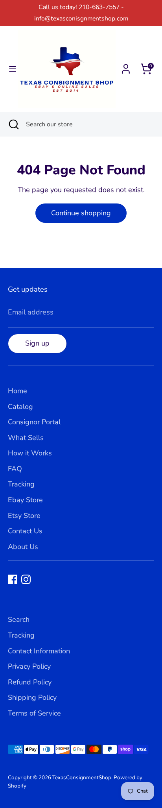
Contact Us (25, 531)
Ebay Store (25, 500)
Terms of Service (34, 713)
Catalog (20, 406)
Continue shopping (81, 213)
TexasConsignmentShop (81, 777)
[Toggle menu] (9, 69)
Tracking (21, 484)
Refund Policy (30, 682)
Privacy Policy (29, 666)
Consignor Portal (34, 422)
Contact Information (39, 651)
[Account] (126, 66)
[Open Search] (13, 124)
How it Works (30, 453)
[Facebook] (12, 579)
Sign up (37, 343)
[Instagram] (26, 579)
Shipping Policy (32, 697)
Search (18, 619)
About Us (23, 546)
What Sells (26, 437)
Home (17, 391)
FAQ (15, 468)
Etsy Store (24, 515)
